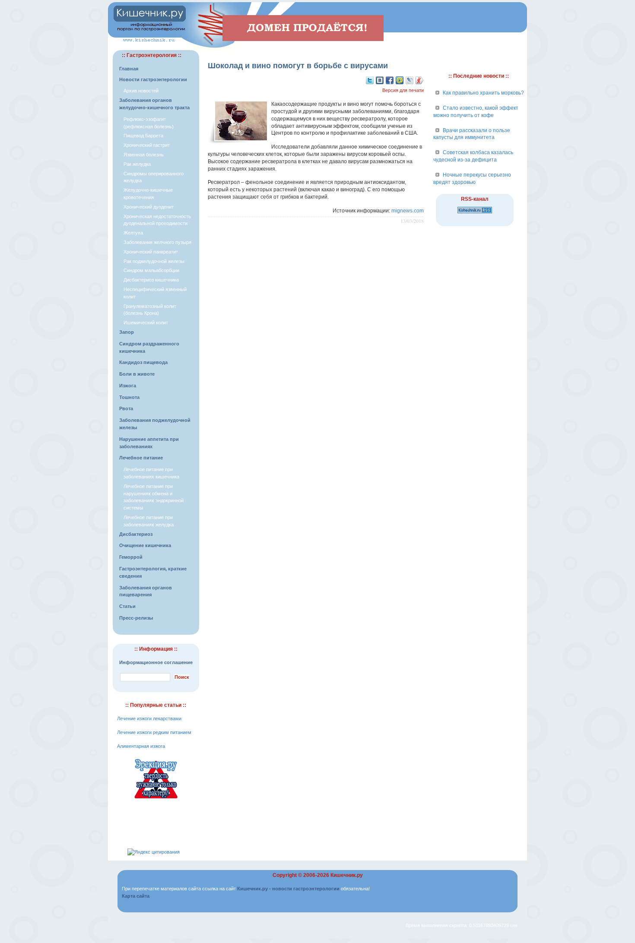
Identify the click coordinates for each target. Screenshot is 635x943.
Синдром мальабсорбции (151, 270)
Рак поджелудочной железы (154, 261)
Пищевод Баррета (143, 135)
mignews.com (407, 211)
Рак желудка (137, 164)
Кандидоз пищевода (143, 362)
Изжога (127, 385)
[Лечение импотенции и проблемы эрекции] (156, 799)
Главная (128, 68)
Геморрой (131, 557)
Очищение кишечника (145, 545)
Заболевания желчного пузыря (157, 242)
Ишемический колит (146, 322)
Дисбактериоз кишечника (151, 279)
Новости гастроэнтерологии (153, 79)
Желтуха (133, 232)
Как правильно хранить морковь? (483, 93)
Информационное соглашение (156, 662)
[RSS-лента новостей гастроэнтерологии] (474, 214)
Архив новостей (141, 90)
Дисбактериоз (135, 534)
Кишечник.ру (346, 875)
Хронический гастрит (147, 145)
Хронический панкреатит (151, 251)
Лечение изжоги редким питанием (154, 732)
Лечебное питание (141, 457)
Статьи (127, 606)
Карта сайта (135, 896)
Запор (126, 332)
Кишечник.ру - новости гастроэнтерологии (288, 888)
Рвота (126, 408)
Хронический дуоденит (149, 206)
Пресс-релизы (136, 617)
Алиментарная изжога (141, 746)
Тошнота (129, 397)
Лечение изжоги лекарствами (149, 718)
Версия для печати (403, 90)
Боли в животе (137, 374)
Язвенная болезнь (144, 154)
